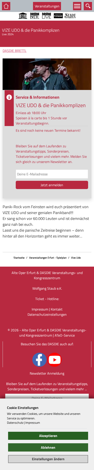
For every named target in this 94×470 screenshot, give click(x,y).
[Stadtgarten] (70, 21)
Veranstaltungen (47, 6)
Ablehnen (48, 447)
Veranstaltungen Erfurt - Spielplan (47, 258)
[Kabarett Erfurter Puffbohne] (58, 21)
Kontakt (57, 309)
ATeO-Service (65, 335)
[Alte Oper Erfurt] (22, 21)
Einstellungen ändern (48, 459)
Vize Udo (76, 258)
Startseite (19, 258)
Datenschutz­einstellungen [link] (47, 314)
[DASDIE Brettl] (34, 21)
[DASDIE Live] (46, 21)
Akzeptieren (48, 435)
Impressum (40, 309)
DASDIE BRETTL (14, 50)
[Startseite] (6, 6)
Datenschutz (15, 422)
